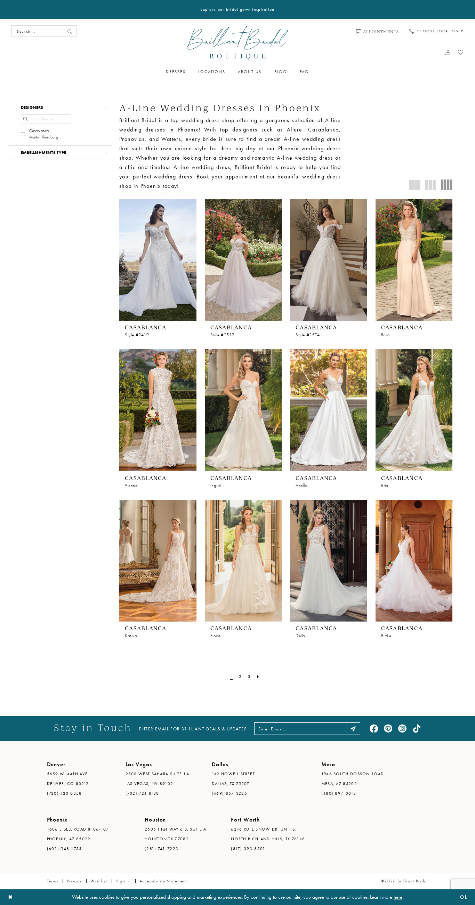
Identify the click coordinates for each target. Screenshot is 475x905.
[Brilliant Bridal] (237, 42)
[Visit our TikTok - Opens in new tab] (416, 728)
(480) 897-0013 (338, 793)
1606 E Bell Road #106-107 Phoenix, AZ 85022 (78, 834)
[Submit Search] (70, 31)
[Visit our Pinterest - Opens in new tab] (388, 728)
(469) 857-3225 (229, 793)
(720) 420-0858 (64, 793)
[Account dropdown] (448, 52)
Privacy (74, 881)
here (398, 897)
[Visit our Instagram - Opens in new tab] (402, 728)
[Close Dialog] (10, 897)
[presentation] (157, 260)
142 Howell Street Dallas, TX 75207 (233, 778)
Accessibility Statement (163, 881)
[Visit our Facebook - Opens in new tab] (373, 728)
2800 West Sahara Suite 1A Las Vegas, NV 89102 (158, 778)
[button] (60, 107)
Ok (463, 897)
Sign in (123, 881)
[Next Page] (258, 676)
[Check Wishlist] (460, 52)
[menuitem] (377, 31)
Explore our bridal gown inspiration (237, 9)
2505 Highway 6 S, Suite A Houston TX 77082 (176, 834)
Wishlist (98, 881)
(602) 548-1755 (64, 848)
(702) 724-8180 (142, 793)
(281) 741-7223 (161, 848)
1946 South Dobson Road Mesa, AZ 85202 (352, 778)
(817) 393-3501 (248, 848)
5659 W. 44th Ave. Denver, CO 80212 (68, 778)
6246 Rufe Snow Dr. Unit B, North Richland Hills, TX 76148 (268, 834)
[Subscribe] (353, 728)
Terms (52, 881)
